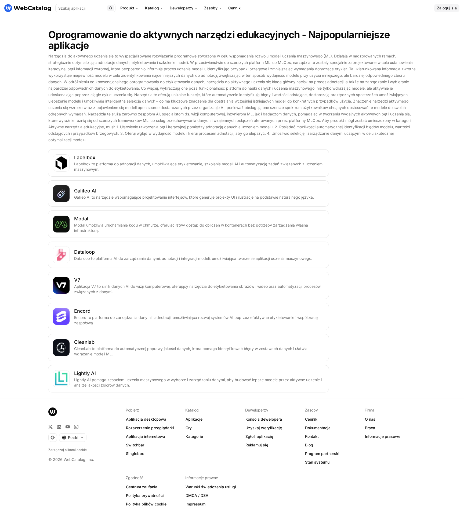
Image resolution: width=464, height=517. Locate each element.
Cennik (234, 8)
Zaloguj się (447, 8)
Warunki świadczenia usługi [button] (211, 487)
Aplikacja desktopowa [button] (146, 419)
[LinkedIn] (59, 427)
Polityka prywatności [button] (145, 495)
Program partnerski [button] (322, 453)
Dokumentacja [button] (318, 427)
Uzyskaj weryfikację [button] (263, 427)
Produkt (127, 8)
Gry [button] (189, 427)
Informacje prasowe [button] (382, 436)
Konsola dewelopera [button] (263, 419)
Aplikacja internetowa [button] (145, 436)
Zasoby (211, 8)
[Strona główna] (27, 8)
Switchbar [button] (135, 445)
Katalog (152, 8)
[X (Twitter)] (50, 427)
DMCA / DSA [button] (197, 495)
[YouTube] (68, 427)
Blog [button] (309, 445)
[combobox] (72, 437)
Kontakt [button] (312, 436)
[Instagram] (76, 427)
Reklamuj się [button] (256, 445)
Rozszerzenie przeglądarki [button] (150, 427)
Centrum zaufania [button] (141, 487)
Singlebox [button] (135, 453)
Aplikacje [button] (194, 419)
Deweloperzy (181, 8)
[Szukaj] (110, 8)
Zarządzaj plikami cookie (67, 450)
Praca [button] (370, 427)
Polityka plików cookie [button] (146, 504)
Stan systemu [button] (317, 462)
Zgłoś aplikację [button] (259, 436)
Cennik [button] (311, 419)
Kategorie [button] (194, 436)
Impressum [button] (195, 504)
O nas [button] (370, 419)
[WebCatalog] (52, 411)
